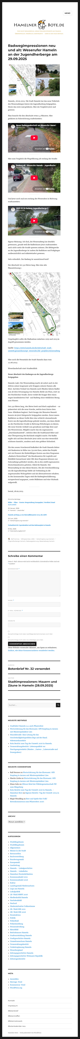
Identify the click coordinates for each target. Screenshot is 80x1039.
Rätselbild (14, 930)
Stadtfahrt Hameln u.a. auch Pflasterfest (26, 726)
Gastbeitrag (15, 865)
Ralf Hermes (15, 539)
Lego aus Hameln (17, 889)
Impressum (13, 1006)
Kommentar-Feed (17, 985)
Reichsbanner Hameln (19, 932)
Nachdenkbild (16, 900)
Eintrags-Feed (16, 982)
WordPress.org (16, 988)
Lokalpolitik (15, 892)
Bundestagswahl (17, 859)
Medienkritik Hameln (19, 897)
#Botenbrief (13, 1011)
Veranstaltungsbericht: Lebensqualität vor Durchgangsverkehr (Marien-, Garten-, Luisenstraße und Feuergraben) (34, 749)
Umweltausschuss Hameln (21, 941)
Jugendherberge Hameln (17, 541)
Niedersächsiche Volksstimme (22, 906)
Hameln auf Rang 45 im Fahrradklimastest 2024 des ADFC (27, 515)
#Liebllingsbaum (17, 845)
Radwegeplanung (32, 541)
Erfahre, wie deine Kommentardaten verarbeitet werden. (31, 650)
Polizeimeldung (16, 924)
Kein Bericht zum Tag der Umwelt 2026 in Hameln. (31, 743)
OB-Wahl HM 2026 (18, 912)
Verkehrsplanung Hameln (45, 539)
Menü (67, 13)
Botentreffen (15, 854)
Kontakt (11, 1001)
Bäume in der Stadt (18, 851)
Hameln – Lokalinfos (19, 871)
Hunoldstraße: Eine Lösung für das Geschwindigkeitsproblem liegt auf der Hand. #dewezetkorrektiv (28, 738)
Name (11, 600)
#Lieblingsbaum (17, 842)
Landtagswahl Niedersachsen (22, 886)
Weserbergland (16, 950)
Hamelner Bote (13, 1033)
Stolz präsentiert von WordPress (30, 1033)
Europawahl (15, 862)
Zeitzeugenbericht (17, 959)
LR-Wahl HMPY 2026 (19, 894)
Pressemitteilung (17, 927)
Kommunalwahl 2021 (19, 877)
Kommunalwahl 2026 (19, 880)
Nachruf (13, 903)
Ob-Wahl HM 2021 (17, 909)
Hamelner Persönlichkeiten (21, 874)
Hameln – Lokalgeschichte (21, 868)
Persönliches (15, 915)
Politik (13, 918)
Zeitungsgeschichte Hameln (21, 953)
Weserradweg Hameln (46, 541)
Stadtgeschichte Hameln (20, 938)
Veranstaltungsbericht (19, 944)
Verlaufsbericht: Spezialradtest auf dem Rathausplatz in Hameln (29, 525)
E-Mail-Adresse (15, 611)
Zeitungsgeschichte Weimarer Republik (26, 956)
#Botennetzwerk (15, 1021)
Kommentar (14, 569)
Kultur (12, 883)
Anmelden (14, 979)
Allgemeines (15, 848)
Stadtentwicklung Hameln (21, 935)
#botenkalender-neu (17, 1026)
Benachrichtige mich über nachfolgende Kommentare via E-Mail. (30, 634)
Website (11, 621)
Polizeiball (14, 921)
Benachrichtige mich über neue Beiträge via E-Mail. (25, 640)
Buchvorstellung (17, 856)
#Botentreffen (14, 1016)
